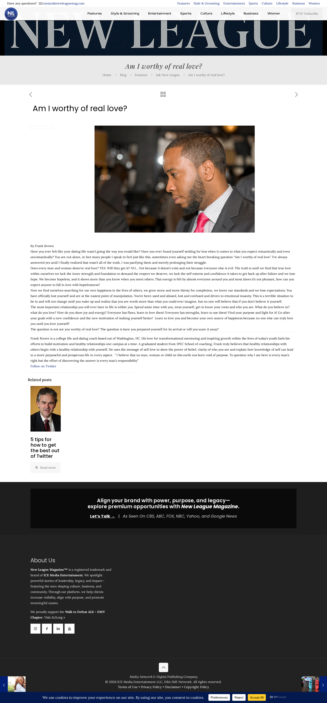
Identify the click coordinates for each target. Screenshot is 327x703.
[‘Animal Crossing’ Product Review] (314, 685)
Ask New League (168, 75)
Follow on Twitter (43, 366)
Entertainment (234, 3)
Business (298, 3)
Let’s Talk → (102, 516)
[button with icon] (35, 629)
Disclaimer (173, 687)
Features (183, 3)
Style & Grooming (207, 3)
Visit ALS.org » (54, 617)
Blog (123, 75)
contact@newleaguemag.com (63, 3)
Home (107, 75)
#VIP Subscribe (307, 14)
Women (314, 3)
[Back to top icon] (163, 667)
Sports (253, 3)
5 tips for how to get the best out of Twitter (44, 447)
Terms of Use (128, 687)
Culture (267, 3)
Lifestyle (282, 3)
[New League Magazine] (11, 13)
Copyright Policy (196, 687)
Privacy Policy (151, 687)
